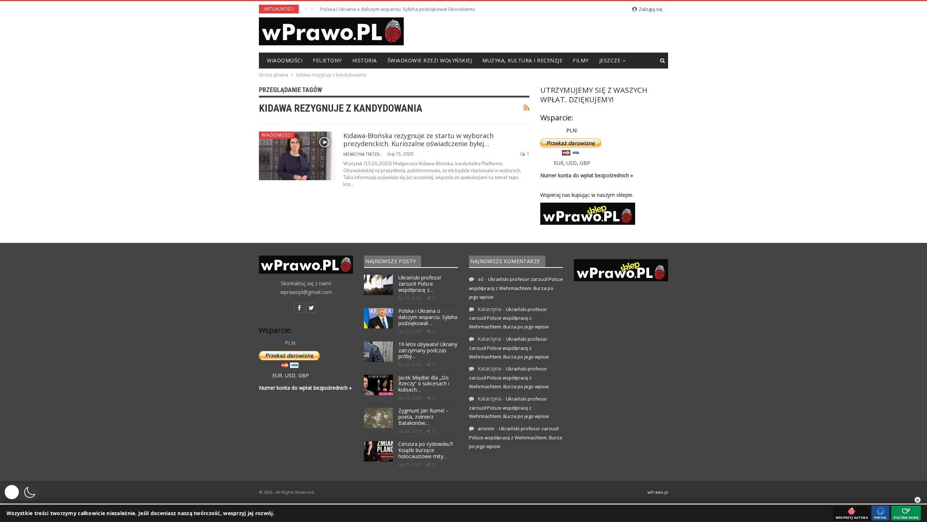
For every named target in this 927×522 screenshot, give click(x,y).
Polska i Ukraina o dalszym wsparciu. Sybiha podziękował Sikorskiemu (397, 9)
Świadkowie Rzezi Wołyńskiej (429, 60)
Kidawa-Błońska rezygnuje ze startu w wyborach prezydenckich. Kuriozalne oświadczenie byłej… (418, 139)
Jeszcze (610, 60)
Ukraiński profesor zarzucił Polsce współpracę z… (419, 283)
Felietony (327, 60)
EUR (558, 163)
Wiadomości (284, 60)
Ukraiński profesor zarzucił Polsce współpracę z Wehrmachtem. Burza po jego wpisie (516, 288)
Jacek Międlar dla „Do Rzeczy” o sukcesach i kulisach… (423, 383)
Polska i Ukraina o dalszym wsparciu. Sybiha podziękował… (427, 317)
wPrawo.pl (657, 492)
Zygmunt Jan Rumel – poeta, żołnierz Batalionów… (423, 416)
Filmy (581, 60)
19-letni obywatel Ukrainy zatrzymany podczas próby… (427, 350)
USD (571, 163)
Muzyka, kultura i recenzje (522, 60)
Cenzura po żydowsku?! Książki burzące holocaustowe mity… (425, 450)
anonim (486, 428)
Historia (364, 60)
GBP (585, 163)
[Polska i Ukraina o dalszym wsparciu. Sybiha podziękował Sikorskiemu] (378, 318)
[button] (21, 492)
